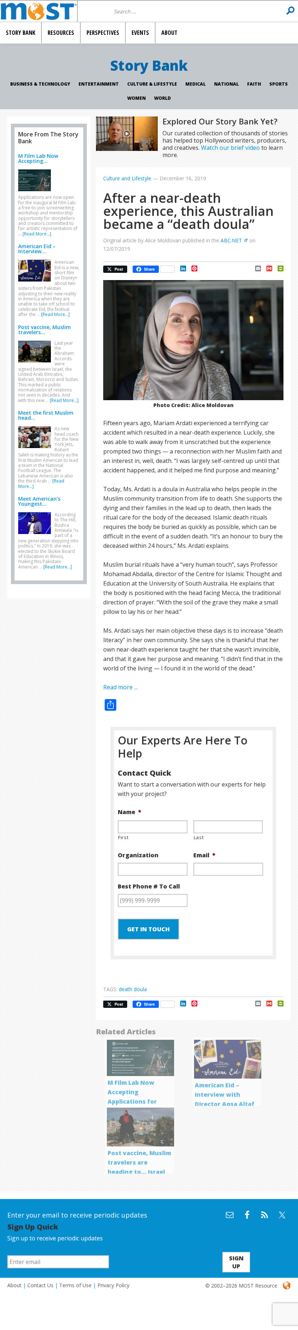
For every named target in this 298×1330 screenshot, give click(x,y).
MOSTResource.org (38, 11)
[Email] (255, 268)
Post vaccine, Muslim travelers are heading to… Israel (139, 1162)
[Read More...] (37, 234)
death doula (133, 989)
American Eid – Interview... (37, 249)
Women (136, 98)
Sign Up (236, 1262)
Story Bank (149, 65)
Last (199, 837)
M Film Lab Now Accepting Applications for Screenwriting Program (132, 1101)
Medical (195, 84)
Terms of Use (75, 1285)
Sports (278, 84)
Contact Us (40, 1285)
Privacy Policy (113, 1285)
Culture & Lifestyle (152, 84)
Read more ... (120, 687)
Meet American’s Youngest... (39, 501)
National (226, 84)
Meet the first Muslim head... (45, 415)
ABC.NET (231, 240)
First (123, 837)
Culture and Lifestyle (127, 178)
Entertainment (98, 84)
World (162, 98)
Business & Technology (40, 84)
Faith (254, 84)
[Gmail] (266, 268)
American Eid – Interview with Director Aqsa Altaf (224, 1094)
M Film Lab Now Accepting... (38, 158)
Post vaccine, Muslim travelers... (44, 330)
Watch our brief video (230, 148)
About (14, 1285)
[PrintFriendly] (277, 268)
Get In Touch (148, 929)
